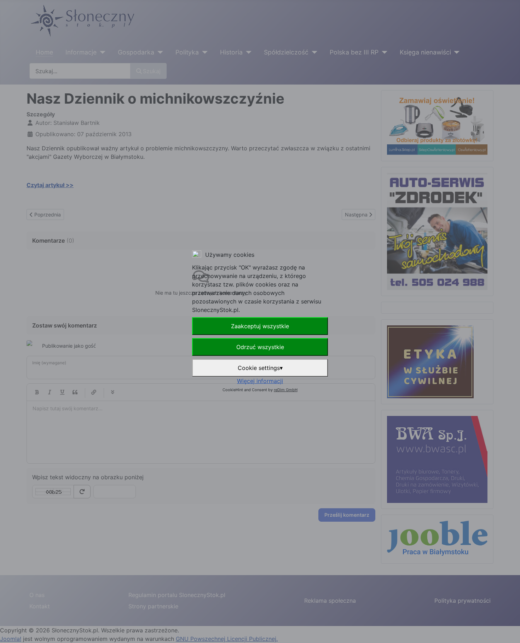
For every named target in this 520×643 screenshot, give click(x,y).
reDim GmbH (285, 389)
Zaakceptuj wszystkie (260, 326)
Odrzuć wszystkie (260, 347)
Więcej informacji (260, 380)
